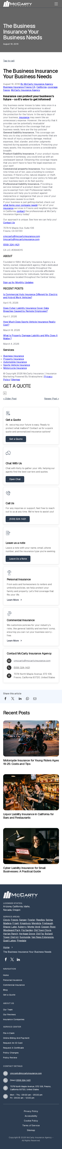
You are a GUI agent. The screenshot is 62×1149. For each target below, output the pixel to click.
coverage (53, 87)
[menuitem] (31, 975)
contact (21, 211)
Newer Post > (51, 398)
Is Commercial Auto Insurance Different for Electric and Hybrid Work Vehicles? (30, 296)
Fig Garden (27, 930)
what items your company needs (20, 205)
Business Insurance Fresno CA (19, 87)
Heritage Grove (27, 933)
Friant (15, 923)
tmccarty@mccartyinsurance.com (21, 239)
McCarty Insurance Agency (25, 90)
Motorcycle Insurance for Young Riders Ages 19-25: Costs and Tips (31, 762)
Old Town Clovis (42, 930)
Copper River (48, 926)
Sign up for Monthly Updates (18, 282)
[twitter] (12, 960)
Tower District (11, 937)
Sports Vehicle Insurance (16, 365)
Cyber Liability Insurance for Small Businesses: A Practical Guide (24, 869)
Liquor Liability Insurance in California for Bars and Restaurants (28, 815)
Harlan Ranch (10, 933)
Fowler (31, 919)
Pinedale (21, 940)
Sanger (23, 919)
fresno (6, 90)
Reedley (40, 919)
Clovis (6, 919)
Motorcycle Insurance (15, 368)
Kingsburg (25, 923)
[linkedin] (18, 960)
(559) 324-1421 (11, 244)
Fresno (14, 919)
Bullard (48, 933)
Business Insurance (13, 355)
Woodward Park (11, 930)
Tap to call (9, 60)
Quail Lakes (9, 940)
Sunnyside (25, 937)
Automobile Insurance (15, 362)
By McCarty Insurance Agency (36, 84)
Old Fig (40, 933)
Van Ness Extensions (42, 937)
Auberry (22, 926)
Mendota (36, 923)
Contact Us (9, 222)
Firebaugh (47, 923)
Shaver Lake (10, 926)
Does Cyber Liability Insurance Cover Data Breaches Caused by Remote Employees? (26, 310)
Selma (49, 919)
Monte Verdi (33, 926)
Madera (7, 923)
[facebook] (5, 960)
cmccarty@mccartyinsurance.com (21, 236)
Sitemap (15, 379)
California (41, 87)
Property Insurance (13, 359)
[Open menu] (56, 4)
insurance (24, 117)
